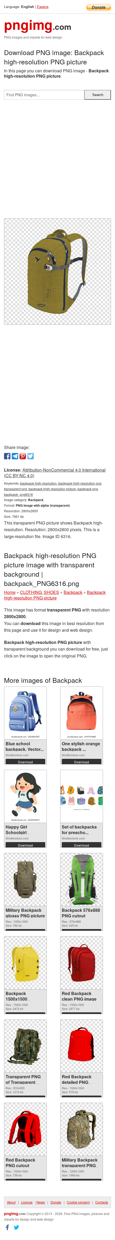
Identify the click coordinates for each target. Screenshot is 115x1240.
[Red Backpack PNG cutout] (25, 1129)
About (11, 1202)
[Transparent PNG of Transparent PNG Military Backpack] (25, 1046)
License (27, 1202)
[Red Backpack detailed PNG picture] (81, 1046)
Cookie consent (78, 1202)
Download (25, 762)
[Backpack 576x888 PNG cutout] (81, 879)
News (41, 1202)
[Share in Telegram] (15, 456)
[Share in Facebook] (7, 456)
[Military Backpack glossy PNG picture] (25, 879)
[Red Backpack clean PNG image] (81, 963)
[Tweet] (30, 456)
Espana (42, 6)
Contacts (101, 1202)
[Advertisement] (57, 161)
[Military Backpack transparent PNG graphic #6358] (81, 1129)
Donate (56, 1202)
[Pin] (23, 456)
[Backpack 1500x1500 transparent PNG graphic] (25, 963)
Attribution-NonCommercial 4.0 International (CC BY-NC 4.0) (55, 472)
